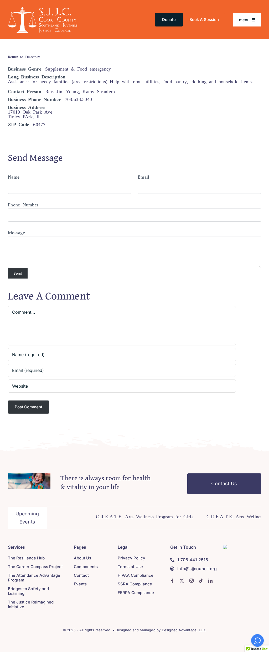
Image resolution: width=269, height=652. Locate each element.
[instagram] (191, 581)
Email (143, 176)
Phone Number (23, 204)
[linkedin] (210, 581)
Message (16, 232)
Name (13, 176)
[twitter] (182, 581)
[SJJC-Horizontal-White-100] (42, 9)
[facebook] (172, 581)
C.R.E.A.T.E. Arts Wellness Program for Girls (134, 516)
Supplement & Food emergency (78, 68)
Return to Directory (24, 56)
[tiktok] (201, 581)
